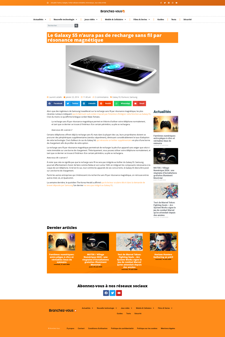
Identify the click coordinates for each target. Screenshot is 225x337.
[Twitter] (165, 2)
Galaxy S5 (116, 97)
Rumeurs (125, 97)
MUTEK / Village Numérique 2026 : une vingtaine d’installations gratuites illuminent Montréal (165, 173)
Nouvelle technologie (64, 19)
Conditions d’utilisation (97, 328)
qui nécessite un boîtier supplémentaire (114, 140)
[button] (55, 103)
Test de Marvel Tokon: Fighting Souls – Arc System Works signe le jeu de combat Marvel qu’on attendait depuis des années (165, 208)
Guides (160, 19)
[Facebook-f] (161, 2)
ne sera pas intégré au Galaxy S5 (98, 185)
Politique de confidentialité (122, 328)
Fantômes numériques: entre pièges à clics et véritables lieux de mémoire (165, 140)
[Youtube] (176, 2)
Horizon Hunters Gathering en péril (163, 255)
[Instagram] (172, 2)
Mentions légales (168, 328)
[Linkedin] (168, 2)
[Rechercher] (76, 25)
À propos (70, 328)
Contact (81, 328)
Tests (173, 19)
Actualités (38, 19)
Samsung (133, 97)
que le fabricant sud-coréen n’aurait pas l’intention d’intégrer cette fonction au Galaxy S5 (111, 114)
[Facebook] (106, 293)
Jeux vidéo (90, 19)
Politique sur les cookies (147, 328)
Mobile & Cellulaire (114, 19)
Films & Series (140, 19)
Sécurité (188, 19)
